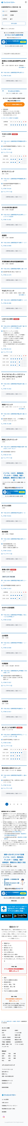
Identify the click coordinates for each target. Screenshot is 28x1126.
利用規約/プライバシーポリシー (10, 1105)
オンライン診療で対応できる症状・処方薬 (14, 46)
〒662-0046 (15, 242)
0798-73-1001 (7, 219)
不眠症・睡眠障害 (6, 1042)
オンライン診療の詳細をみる (14, 104)
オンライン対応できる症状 (10, 118)
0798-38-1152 (7, 349)
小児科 (3, 1035)
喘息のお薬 (17, 1037)
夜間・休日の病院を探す (8, 1076)
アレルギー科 (5, 1046)
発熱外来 (4, 1030)
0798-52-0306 (7, 648)
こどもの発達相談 (6, 1039)
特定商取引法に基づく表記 (8, 1108)
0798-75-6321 (7, 516)
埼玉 (3, 1060)
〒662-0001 (13, 72)
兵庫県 (14, 1021)
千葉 (9, 1053)
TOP (2, 1021)
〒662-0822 (14, 708)
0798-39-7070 (7, 455)
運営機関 (4, 1112)
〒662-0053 (15, 300)
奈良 (15, 1056)
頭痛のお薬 (17, 1035)
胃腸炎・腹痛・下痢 (7, 1044)
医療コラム (4, 1074)
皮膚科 (16, 1030)
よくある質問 (5, 1099)
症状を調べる (5, 1071)
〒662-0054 (15, 327)
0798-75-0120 (7, 188)
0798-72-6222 (7, 550)
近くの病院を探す (8, 1021)
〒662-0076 (14, 513)
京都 (15, 1053)
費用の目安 (14, 900)
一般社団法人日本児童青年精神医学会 (15, 834)
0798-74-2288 (7, 424)
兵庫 (9, 1060)
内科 (3, 1032)
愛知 (9, 1056)
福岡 (15, 1058)
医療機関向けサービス (7, 1080)
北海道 (3, 1053)
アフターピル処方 (19, 1044)
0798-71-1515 (7, 588)
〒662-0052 (15, 269)
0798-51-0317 (7, 711)
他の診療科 (21, 67)
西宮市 (18, 1021)
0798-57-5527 (7, 682)
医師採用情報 (5, 1087)
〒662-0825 (15, 735)
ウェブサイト (7, 152)
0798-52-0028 (7, 620)
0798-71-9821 (7, 149)
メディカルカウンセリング (8, 1065)
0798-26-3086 (7, 303)
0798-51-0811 (7, 743)
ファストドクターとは (7, 1069)
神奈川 (3, 1058)
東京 (3, 1056)
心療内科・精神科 (6, 1037)
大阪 (9, 1058)
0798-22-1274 (7, 275)
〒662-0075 (15, 447)
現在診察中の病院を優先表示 (12, 53)
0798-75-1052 (7, 389)
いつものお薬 (18, 1032)
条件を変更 (14, 23)
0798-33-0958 (7, 246)
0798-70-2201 (7, 75)
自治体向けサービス (7, 1083)
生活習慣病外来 (18, 1042)
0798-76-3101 (7, 785)
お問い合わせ (5, 1102)
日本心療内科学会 (16, 831)
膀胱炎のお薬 (18, 1039)
